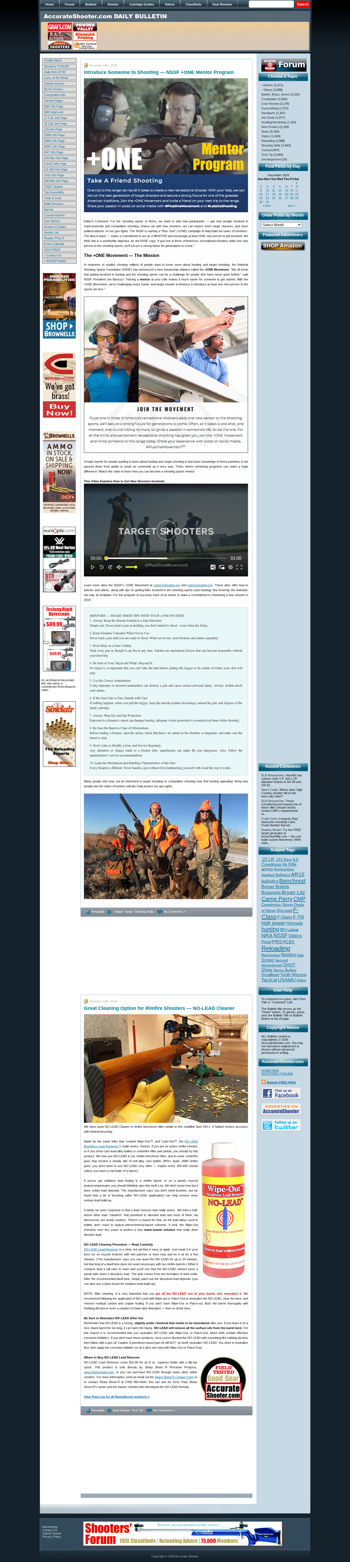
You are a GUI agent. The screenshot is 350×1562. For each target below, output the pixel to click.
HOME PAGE (53, 60)
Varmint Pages (53, 100)
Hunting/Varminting (273, 122)
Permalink (97, 911)
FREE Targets (53, 186)
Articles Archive (54, 83)
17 (267, 194)
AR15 (297, 874)
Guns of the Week (56, 77)
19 (280, 194)
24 (267, 198)
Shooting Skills (144, 911)
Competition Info (54, 95)
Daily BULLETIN (55, 72)
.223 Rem (283, 859)
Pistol (266, 941)
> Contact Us (53, 255)
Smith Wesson (293, 974)
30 (260, 202)
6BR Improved (53, 112)
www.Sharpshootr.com (99, 1372)
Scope (267, 960)
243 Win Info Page (56, 158)
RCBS (288, 942)
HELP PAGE (52, 249)
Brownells (271, 892)
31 (267, 202)
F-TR (298, 917)
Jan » (291, 205)
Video (301, 980)
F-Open (284, 917)
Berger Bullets (275, 886)
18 (273, 194)
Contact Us (49, 1530)
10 (267, 190)
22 (296, 194)
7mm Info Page (54, 175)
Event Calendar (54, 244)
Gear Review (121, 1410)
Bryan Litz (293, 892)
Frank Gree (269, 818)
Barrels (49, 209)
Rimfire (288, 954)
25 (273, 198)
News (129, 911)
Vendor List (51, 232)
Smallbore (270, 974)
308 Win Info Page (56, 180)
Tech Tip (137, 1410)
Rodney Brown (271, 829)
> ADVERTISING (55, 261)
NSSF (280, 935)
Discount (284, 910)
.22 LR (267, 859)
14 (291, 190)
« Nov (267, 205)
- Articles (267, 85)
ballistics (269, 881)
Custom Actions (54, 215)
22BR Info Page (54, 135)
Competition (269, 99)
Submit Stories (52, 1533)
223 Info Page (53, 129)
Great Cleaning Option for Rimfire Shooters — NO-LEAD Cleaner (159, 1008)
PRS (277, 941)
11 (273, 190)
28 (291, 198)
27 (286, 198)
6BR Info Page (53, 106)
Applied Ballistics (275, 875)
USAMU (287, 980)
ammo (267, 869)
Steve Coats (269, 789)
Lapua (292, 929)
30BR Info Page (54, 140)
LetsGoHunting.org (199, 585)
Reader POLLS (54, 238)
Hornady (294, 923)
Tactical (266, 150)
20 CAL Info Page (55, 123)
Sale (300, 955)
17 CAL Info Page (55, 117)
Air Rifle (289, 864)
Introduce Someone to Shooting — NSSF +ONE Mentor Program (159, 72)
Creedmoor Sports (277, 904)
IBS (283, 929)
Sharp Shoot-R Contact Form (174, 1377)
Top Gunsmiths (54, 192)
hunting (270, 929)
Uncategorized (271, 159)
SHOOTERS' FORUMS (277, 1073)
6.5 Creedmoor (279, 862)
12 (280, 190)
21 (291, 194)
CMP (299, 899)
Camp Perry (277, 899)
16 (260, 194)
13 (286, 190)
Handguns (268, 113)
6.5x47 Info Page (55, 163)
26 (280, 198)
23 (260, 198)
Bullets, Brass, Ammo (275, 94)
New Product (270, 126)
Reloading (268, 140)
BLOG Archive (53, 89)
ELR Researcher (272, 775)
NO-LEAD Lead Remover (101, 1249)
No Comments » (174, 911)
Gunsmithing (269, 108)
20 (286, 194)
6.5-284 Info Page (56, 169)
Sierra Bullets (284, 970)
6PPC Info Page (54, 146)
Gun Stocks (52, 221)
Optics (265, 136)
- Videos (118, 911)
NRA (267, 935)
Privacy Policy (51, 1536)
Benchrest (292, 881)
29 (296, 198)
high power (273, 923)
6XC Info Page (53, 152)
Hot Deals (268, 117)
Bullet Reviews (53, 203)
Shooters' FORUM (56, 66)
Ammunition (284, 869)
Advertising (49, 1526)
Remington (270, 955)
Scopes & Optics (55, 226)
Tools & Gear (53, 198)
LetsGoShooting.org (166, 585)
